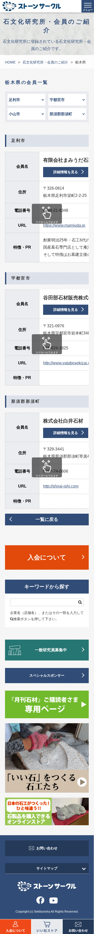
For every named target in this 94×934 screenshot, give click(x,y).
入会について (47, 557)
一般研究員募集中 (51, 650)
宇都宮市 (57, 100)
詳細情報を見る (65, 172)
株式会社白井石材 (63, 421)
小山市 (14, 114)
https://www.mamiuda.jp (64, 225)
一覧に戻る (47, 519)
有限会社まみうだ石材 (68, 160)
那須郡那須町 (61, 114)
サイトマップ (46, 868)
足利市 (14, 100)
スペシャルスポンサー (46, 675)
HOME (10, 62)
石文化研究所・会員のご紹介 (45, 62)
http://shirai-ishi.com (60, 486)
